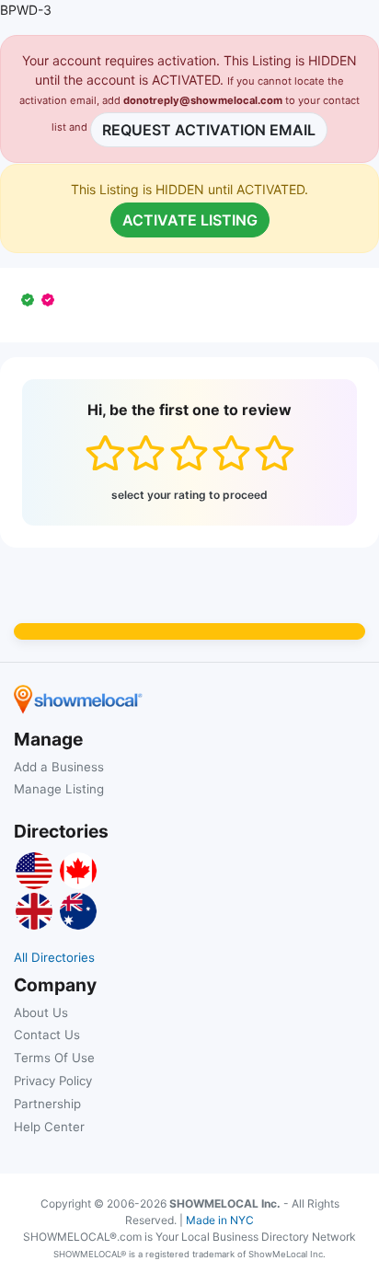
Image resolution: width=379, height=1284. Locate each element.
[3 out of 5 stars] (189, 452)
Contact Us (47, 1034)
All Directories (54, 957)
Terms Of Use (54, 1057)
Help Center (49, 1126)
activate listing (190, 220)
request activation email (209, 130)
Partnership (47, 1103)
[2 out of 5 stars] (146, 452)
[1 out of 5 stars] (104, 452)
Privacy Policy (53, 1080)
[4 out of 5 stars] (231, 452)
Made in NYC (220, 1220)
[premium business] (51, 299)
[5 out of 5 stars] (273, 452)
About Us (41, 1012)
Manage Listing (59, 788)
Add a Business (59, 766)
